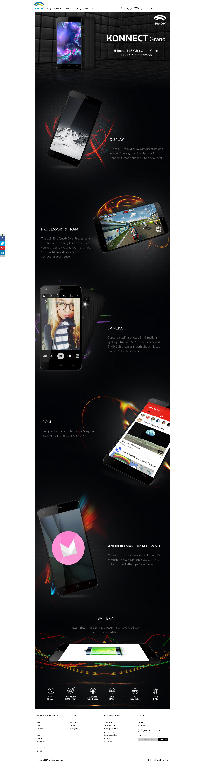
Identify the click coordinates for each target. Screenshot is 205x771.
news (38, 732)
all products (74, 722)
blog (38, 735)
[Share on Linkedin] (2, 252)
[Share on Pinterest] (2, 248)
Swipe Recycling (110, 725)
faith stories (40, 741)
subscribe (163, 739)
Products (57, 9)
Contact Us (88, 9)
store (72, 732)
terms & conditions (110, 735)
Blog (79, 9)
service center (108, 722)
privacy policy (109, 732)
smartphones (74, 729)
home (38, 722)
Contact (39, 751)
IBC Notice (108, 741)
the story (39, 725)
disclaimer (107, 738)
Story (49, 9)
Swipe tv (40, 738)
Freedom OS (69, 9)
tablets (72, 725)
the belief (40, 729)
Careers (39, 745)
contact (140, 722)
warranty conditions (111, 729)
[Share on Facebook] (2, 238)
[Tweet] (2, 243)
